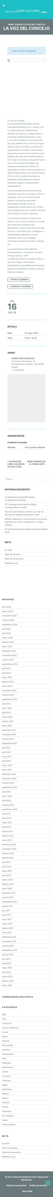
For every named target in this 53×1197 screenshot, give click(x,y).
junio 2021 (6, 752)
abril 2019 (6, 827)
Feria (4, 1058)
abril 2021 (6, 761)
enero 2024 (7, 646)
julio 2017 (6, 910)
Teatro (5, 1120)
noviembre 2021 (9, 734)
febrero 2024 (8, 642)
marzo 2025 (7, 611)
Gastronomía (7, 1067)
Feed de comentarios (14, 559)
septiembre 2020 (9, 787)
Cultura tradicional (10, 1027)
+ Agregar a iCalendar (20, 286)
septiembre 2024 (9, 624)
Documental (7, 1045)
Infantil (5, 1071)
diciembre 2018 (9, 844)
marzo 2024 (7, 637)
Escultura (6, 1049)
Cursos (5, 1032)
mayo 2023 (7, 677)
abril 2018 (6, 875)
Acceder (8, 550)
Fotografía (6, 1063)
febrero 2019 (8, 835)
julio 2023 (6, 668)
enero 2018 (7, 888)
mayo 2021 (7, 756)
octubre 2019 (8, 805)
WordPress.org (11, 563)
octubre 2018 (8, 853)
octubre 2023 (8, 659)
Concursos (6, 1023)
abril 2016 (6, 972)
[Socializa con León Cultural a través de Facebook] (44, 2)
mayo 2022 (7, 708)
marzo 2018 (7, 879)
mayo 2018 (7, 871)
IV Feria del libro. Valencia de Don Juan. (16, 464)
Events (19, 24)
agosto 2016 (7, 954)
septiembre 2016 (9, 950)
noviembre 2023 (9, 655)
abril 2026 (6, 607)
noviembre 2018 (9, 849)
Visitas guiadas (8, 1124)
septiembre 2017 (9, 902)
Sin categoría (8, 1115)
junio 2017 (6, 915)
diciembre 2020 (9, 774)
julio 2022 (6, 703)
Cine (4, 1019)
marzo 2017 (7, 924)
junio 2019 (6, 818)
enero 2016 (7, 985)
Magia (4, 1085)
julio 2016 (6, 959)
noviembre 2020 (9, 778)
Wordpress (26, 1180)
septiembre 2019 (9, 809)
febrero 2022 (8, 721)
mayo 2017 (7, 919)
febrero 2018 (8, 884)
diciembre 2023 (9, 651)
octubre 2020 (8, 783)
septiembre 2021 (9, 743)
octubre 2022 (8, 695)
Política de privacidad (16, 1185)
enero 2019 (7, 840)
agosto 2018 (7, 857)
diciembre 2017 (9, 893)
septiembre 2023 (9, 664)
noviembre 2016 (9, 941)
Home (11, 24)
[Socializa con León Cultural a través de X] (37, 2)
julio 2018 (6, 862)
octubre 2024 (8, 620)
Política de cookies (38, 1185)
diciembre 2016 (9, 937)
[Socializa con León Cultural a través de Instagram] (29, 2)
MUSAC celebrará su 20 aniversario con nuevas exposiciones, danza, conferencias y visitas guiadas (26, 522)
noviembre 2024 (9, 615)
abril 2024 (6, 633)
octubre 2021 (8, 739)
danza (5, 1036)
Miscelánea (7, 1089)
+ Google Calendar (18, 280)
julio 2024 (6, 629)
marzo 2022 (7, 717)
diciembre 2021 (9, 730)
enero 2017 (7, 932)
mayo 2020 (7, 796)
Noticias (5, 1102)
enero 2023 (7, 686)
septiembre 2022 (9, 699)
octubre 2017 (8, 897)
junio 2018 (6, 866)
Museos (5, 1093)
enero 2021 (7, 769)
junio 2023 (6, 673)
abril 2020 (6, 800)
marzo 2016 (7, 976)
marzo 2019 (7, 831)
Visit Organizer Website (35, 447)
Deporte (5, 1041)
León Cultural (13, 1177)
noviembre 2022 (9, 690)
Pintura (5, 1107)
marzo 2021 (7, 765)
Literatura (6, 1080)
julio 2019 (6, 813)
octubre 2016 (8, 946)
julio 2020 (6, 791)
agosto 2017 (7, 906)
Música (5, 1098)
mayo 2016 (7, 968)
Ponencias (6, 1111)
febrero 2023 (8, 681)
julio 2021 (6, 747)
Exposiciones (8, 1054)
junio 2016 (6, 963)
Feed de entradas (12, 554)
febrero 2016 (8, 981)
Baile (4, 1014)
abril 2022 (6, 712)
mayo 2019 (7, 822)
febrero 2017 (7, 928)
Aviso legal (27, 1191)
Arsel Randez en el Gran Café (36, 462)
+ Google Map (18, 370)
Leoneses (6, 1076)
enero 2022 (7, 725)
